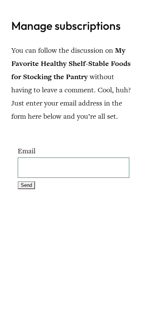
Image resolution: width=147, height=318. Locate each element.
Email (26, 151)
